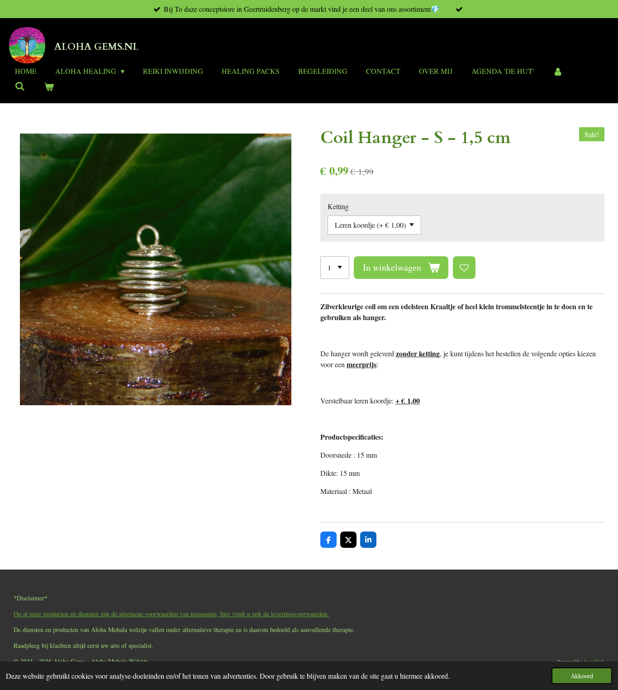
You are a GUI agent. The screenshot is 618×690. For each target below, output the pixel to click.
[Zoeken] (20, 86)
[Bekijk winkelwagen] (48, 86)
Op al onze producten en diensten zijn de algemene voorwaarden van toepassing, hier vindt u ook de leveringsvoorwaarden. (171, 613)
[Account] (557, 71)
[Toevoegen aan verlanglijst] (464, 267)
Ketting (338, 206)
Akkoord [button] (581, 675)
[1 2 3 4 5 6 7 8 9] (334, 267)
